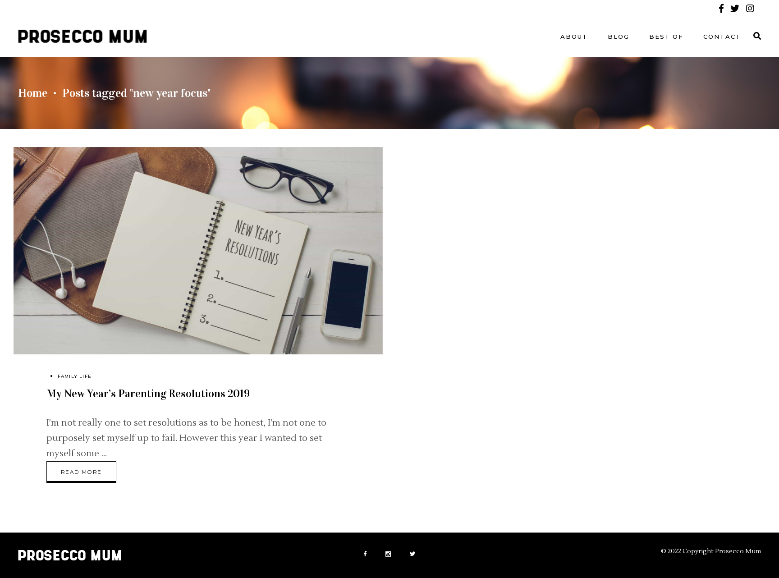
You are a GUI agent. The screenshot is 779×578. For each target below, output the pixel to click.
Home (32, 93)
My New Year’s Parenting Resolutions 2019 (148, 393)
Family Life (75, 376)
